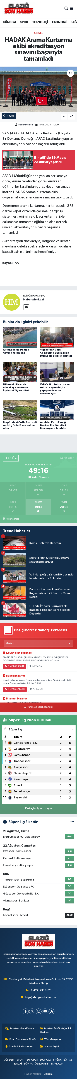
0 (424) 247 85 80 (16, 689)
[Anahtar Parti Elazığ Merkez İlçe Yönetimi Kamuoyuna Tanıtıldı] (57, 409)
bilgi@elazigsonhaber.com (40, 997)
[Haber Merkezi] (11, 301)
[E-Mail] (26, 307)
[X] (32, 1011)
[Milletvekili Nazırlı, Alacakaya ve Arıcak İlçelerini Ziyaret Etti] (20, 372)
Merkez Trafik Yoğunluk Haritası (56, 1030)
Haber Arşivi (52, 1046)
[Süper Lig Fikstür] (72, 821)
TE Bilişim (47, 1074)
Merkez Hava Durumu (22, 1028)
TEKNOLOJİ (40, 22)
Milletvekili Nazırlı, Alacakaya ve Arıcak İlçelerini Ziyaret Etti (16, 387)
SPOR (24, 22)
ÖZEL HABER (42, 1063)
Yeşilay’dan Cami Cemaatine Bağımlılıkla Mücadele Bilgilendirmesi (56, 353)
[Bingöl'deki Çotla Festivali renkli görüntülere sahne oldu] (20, 409)
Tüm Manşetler (53, 1039)
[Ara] (66, 8)
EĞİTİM (68, 1059)
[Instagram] (39, 1011)
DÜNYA (28, 1063)
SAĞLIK (57, 1059)
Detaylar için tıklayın (38, 808)
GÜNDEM (9, 22)
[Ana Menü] (71, 8)
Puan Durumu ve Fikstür (22, 1039)
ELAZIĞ (18, 1063)
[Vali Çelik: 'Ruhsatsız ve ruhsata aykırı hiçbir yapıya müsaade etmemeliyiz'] (57, 372)
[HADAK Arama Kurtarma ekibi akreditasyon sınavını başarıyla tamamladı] (38, 89)
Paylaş (10, 115)
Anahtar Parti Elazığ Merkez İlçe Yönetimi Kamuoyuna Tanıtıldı (53, 425)
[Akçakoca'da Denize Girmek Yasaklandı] (20, 337)
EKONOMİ (59, 22)
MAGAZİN (57, 1063)
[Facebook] (26, 1011)
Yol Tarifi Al (37, 666)
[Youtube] (45, 1011)
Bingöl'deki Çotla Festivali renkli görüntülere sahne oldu (20, 425)
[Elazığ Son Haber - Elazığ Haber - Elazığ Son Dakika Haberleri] (18, 9)
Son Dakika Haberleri (21, 1046)
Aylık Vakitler (12, 519)
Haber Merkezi (25, 125)
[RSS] (51, 1011)
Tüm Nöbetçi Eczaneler (40, 707)
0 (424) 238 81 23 (40, 990)
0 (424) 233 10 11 (16, 666)
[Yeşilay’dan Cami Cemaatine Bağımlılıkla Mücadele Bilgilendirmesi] (57, 337)
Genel (38, 33)
